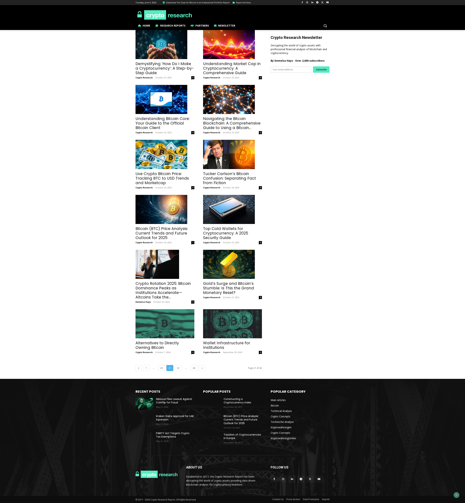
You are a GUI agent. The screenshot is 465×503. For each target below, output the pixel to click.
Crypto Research (144, 77)
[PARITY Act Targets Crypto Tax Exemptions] (144, 438)
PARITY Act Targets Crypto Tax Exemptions (172, 435)
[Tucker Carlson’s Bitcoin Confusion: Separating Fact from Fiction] (232, 154)
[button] (325, 25)
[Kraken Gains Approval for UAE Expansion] (144, 420)
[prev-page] (139, 368)
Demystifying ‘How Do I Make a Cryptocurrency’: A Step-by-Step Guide (165, 68)
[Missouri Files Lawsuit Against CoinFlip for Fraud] (144, 403)
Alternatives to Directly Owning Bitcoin (157, 345)
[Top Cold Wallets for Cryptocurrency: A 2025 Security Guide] (232, 209)
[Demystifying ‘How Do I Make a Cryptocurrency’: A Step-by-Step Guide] (165, 44)
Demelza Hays (143, 301)
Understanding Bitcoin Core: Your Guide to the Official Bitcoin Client (163, 123)
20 (161, 368)
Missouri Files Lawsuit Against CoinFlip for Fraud (174, 400)
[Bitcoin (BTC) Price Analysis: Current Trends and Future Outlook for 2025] (165, 209)
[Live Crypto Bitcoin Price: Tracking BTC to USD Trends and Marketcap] (165, 154)
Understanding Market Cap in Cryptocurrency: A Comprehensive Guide (232, 68)
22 (178, 368)
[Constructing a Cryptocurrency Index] (212, 403)
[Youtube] (327, 3)
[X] (322, 3)
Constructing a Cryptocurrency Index (237, 400)
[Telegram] (317, 3)
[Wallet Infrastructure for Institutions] (232, 323)
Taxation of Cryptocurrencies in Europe (242, 436)
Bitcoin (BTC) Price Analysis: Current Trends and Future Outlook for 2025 (162, 233)
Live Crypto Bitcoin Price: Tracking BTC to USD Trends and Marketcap (162, 178)
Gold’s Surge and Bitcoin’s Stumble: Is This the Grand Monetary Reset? (228, 288)
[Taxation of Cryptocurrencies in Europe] (212, 439)
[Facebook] (302, 3)
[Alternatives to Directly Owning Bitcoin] (165, 323)
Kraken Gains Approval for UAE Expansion (175, 418)
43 (194, 368)
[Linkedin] (312, 3)
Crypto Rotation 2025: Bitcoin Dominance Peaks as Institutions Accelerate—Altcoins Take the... (163, 290)
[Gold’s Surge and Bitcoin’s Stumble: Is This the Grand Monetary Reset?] (232, 264)
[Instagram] (307, 3)
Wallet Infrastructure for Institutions (226, 345)
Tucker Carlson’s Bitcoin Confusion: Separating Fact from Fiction (229, 178)
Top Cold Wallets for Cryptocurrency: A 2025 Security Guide (225, 233)
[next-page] (202, 368)
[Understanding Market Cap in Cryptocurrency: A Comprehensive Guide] (232, 44)
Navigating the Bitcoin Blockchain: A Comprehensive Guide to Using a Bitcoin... (231, 123)
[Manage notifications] (456, 495)
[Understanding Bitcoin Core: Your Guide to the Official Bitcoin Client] (165, 99)
